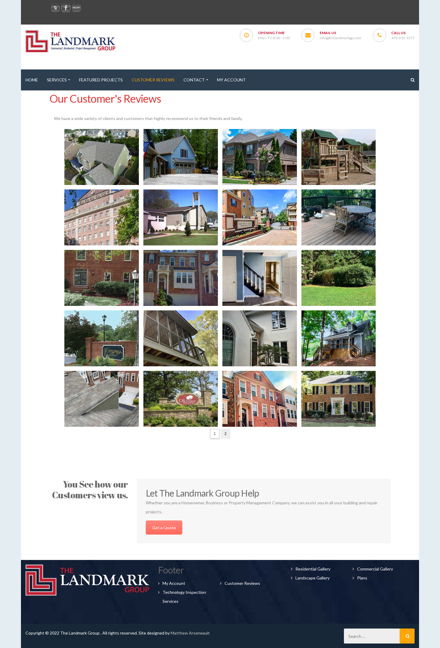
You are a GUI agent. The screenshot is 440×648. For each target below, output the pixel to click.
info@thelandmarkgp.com (340, 38)
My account (174, 583)
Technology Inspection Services (184, 597)
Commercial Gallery (375, 568)
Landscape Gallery (312, 577)
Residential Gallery (312, 568)
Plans (362, 577)
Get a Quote (164, 527)
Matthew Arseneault (190, 632)
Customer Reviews (242, 583)
